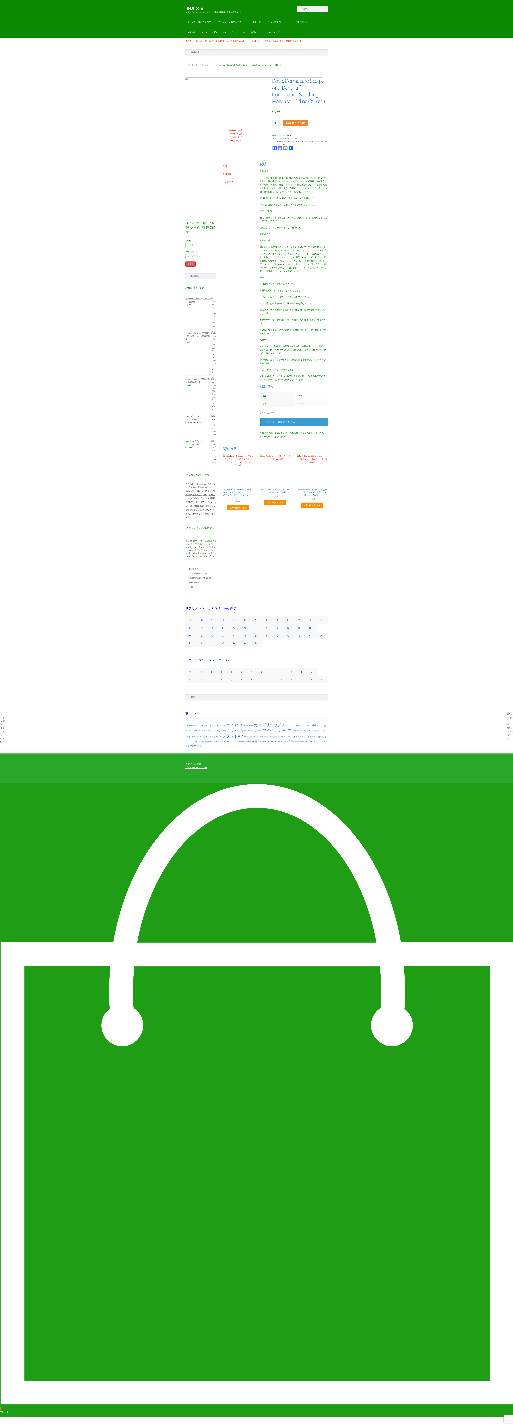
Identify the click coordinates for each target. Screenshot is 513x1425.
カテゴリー (286, 141)
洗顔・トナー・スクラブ (228, 741)
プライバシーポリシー (198, 573)
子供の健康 (213, 742)
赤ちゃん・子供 (285, 741)
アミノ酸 (191, 484)
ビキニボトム (196, 556)
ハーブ (196, 490)
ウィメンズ (235, 725)
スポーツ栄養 (309, 725)
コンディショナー (203, 65)
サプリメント (284, 725)
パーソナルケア (298, 731)
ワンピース (210, 556)
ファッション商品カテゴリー (232, 22)
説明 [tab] (225, 166)
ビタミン (200, 494)
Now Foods (199, 725)
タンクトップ (204, 547)
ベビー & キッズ (271, 737)
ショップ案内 (274, 22)
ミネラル (307, 736)
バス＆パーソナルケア (317, 141)
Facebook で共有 (236, 133)
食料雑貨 (196, 745)
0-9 (190, 671)
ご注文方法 (190, 32)
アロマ (203, 484)
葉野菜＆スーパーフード (269, 742)
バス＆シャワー (253, 730)
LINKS (191, 587)
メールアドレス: (192, 251)
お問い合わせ (257, 32)
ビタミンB (317, 731)
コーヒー (198, 502)
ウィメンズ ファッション (195, 541)
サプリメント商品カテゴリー (199, 22)
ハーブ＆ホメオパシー (234, 730)
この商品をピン (236, 137)
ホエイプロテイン (282, 737)
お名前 (188, 240)
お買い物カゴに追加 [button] (238, 508)
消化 (240, 741)
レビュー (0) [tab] (228, 181)
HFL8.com (194, 8)
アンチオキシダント (219, 726)
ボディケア (299, 736)
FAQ (244, 32)
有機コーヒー (256, 22)
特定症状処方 (246, 742)
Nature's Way (189, 726)
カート (204, 32)
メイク (314, 736)
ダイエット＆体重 (191, 731)
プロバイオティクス (250, 737)
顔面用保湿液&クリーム (301, 742)
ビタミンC (197, 510)
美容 (254, 741)
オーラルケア (248, 726)
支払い (215, 32)
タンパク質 (197, 487)
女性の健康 (205, 742)
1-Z (190, 620)
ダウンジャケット (207, 550)
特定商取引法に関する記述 (200, 578)
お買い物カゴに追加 (295, 123)
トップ (191, 553)
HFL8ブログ (273, 32)
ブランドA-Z (277, 144)
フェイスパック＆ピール (213, 737)
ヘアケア (287, 144)
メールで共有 (235, 140)
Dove (279, 141)
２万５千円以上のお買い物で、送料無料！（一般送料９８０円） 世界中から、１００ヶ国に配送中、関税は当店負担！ (244, 41)
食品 (189, 746)
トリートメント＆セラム (206, 731)
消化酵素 (197, 506)
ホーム (191, 65)
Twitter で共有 (236, 130)
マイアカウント (230, 32)
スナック (298, 726)
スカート (191, 547)
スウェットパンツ (207, 544)
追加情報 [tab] (227, 173)
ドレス (200, 553)
